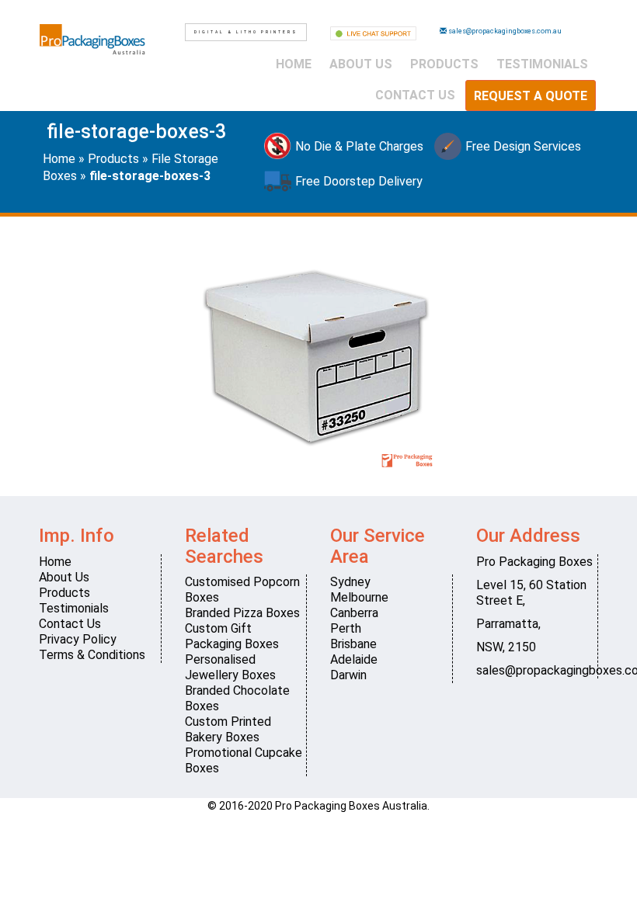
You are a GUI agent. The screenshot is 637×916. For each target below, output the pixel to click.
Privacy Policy (78, 639)
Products (444, 64)
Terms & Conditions (92, 654)
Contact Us (415, 95)
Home (294, 64)
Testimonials (542, 64)
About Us (360, 64)
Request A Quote (530, 95)
